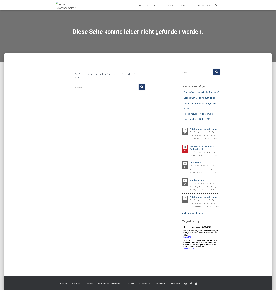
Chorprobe (195, 162)
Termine (157, 5)
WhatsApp (175, 284)
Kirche (183, 5)
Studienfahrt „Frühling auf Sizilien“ (200, 98)
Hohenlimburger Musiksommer (199, 114)
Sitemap (130, 284)
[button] (149, 5)
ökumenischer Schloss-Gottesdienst (202, 147)
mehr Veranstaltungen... (193, 213)
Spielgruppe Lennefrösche (203, 129)
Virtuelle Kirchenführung (110, 284)
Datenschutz (145, 284)
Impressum (161, 284)
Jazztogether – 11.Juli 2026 (197, 119)
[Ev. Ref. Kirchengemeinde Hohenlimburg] (70, 5)
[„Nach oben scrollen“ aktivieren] (270, 284)
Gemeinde (169, 5)
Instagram (196, 283)
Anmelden (62, 284)
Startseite (77, 284)
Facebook (191, 283)
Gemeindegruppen (200, 5)
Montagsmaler (197, 180)
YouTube (185, 283)
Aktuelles (143, 5)
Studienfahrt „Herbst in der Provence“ (201, 92)
